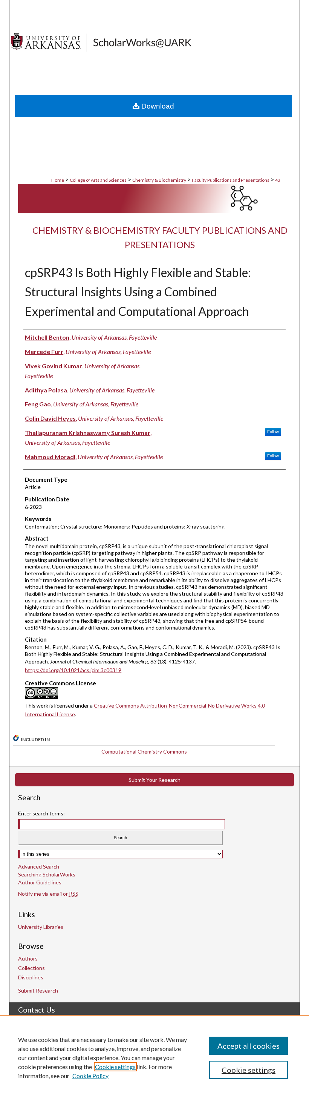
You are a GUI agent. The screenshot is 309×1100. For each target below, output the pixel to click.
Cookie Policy (90, 1075)
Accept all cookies (248, 1045)
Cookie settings (115, 1066)
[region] (154, 1057)
